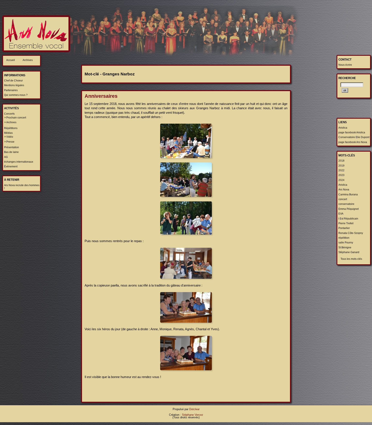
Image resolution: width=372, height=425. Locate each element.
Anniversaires (101, 96)
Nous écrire (345, 64)
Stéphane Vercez (192, 414)
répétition (343, 237)
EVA (340, 213)
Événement (10, 166)
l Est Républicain (348, 218)
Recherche (347, 78)
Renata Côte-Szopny (350, 233)
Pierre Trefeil (345, 223)
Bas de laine (11, 152)
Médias (8, 132)
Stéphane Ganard (348, 252)
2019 (341, 165)
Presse (10, 141)
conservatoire (346, 203)
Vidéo (9, 136)
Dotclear (194, 409)
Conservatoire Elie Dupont (353, 137)
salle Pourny (345, 242)
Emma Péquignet (348, 208)
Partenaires (11, 90)
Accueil (10, 60)
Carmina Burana (348, 194)
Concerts (9, 113)
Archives (28, 60)
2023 (341, 175)
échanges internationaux (18, 161)
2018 (341, 160)
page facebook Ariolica (351, 132)
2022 (341, 170)
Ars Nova (343, 189)
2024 (341, 180)
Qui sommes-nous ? (16, 95)
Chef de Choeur (13, 80)
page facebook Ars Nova (352, 142)
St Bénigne (344, 247)
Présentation (11, 147)
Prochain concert (16, 117)
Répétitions (10, 128)
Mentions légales (14, 85)
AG (6, 157)
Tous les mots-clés (351, 258)
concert (342, 199)
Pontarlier (344, 228)
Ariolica (342, 127)
